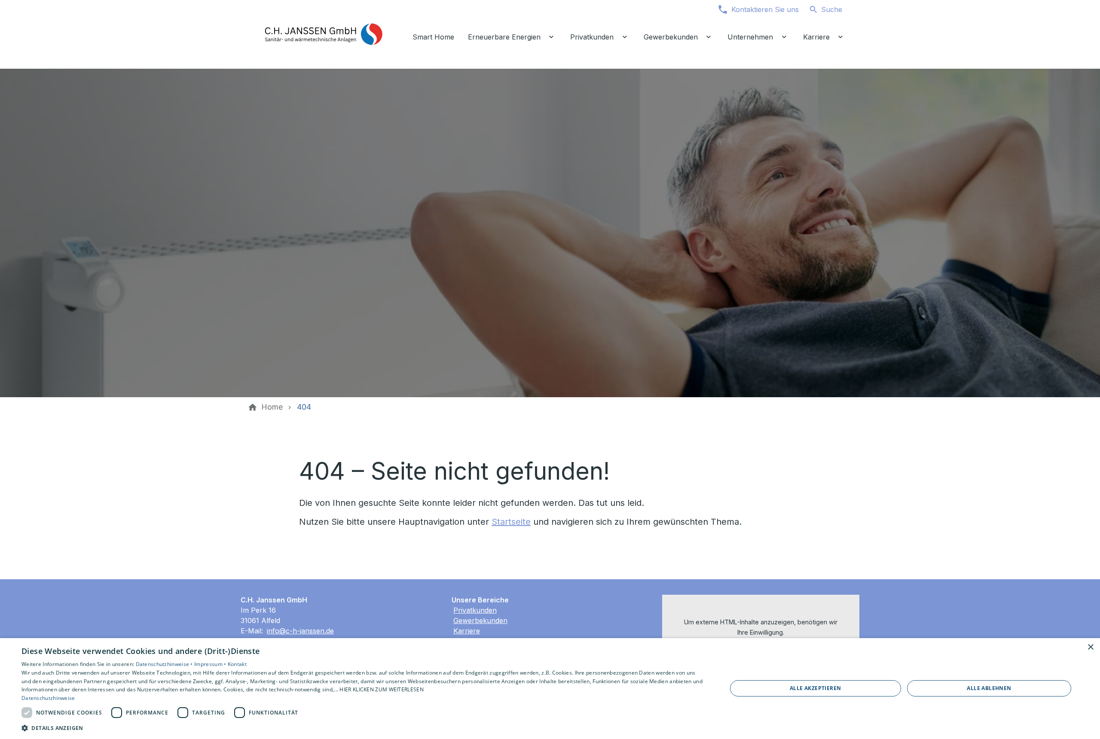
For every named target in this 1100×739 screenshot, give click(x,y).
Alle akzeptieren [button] (815, 688)
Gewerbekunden (480, 620)
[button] (363, 728)
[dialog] (550, 688)
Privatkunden (475, 610)
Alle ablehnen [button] (989, 688)
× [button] (1090, 647)
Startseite (511, 522)
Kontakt (237, 664)
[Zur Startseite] (323, 34)
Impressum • (211, 664)
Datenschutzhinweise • (165, 664)
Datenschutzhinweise (48, 698)
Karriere (466, 630)
